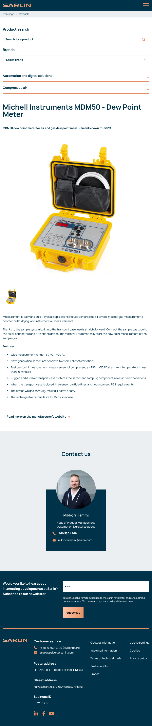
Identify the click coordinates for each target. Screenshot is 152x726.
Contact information (103, 642)
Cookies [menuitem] (135, 650)
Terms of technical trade (105, 658)
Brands (94, 674)
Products (24, 14)
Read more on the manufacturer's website (36, 416)
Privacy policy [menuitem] (138, 658)
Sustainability (99, 666)
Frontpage (8, 14)
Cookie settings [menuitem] (139, 642)
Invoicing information (103, 650)
